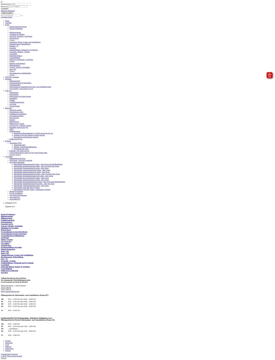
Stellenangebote (14, 131)
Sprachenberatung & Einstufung (20, 83)
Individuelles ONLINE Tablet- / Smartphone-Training (32, 189)
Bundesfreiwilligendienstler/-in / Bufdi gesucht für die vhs (33, 133)
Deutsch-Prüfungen (16, 29)
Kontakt (12, 120)
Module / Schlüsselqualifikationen (25, 147)
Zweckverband (14, 106)
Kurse (7, 25)
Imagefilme (13, 98)
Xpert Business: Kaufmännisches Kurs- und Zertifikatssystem (30, 87)
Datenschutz (9, 349)
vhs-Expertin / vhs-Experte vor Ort (21, 89)
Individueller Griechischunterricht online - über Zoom (32, 170)
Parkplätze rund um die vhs (18, 127)
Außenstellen (13, 93)
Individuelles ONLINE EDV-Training (27, 188)
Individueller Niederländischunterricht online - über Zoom (33, 176)
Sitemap (8, 350)
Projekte (8, 141)
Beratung (8, 79)
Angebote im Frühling (16, 34)
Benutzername (6, 4)
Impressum (9, 343)
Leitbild (12, 100)
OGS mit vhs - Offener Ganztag (20, 125)
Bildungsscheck (14, 81)
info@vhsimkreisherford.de (10, 291)
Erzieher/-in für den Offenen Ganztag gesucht (29, 135)
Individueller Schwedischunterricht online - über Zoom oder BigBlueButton (39, 182)
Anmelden (5, 8)
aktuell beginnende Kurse (18, 27)
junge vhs (12, 69)
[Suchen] (22, 15)
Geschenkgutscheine (16, 116)
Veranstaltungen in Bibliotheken (20, 73)
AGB (7, 345)
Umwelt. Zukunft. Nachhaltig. (19, 67)
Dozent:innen (14, 94)
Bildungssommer (15, 32)
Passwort (4, 6)
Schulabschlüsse (15, 85)
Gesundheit (13, 54)
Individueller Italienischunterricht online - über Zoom (32, 172)
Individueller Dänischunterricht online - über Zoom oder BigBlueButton (38, 164)
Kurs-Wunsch (14, 118)
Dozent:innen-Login (16, 112)
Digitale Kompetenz (16, 191)
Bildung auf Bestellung (17, 63)
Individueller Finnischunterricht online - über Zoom (31, 168)
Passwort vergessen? (8, 11)
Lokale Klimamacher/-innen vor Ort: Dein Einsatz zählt (28, 153)
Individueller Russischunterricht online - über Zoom (31, 178)
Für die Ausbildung (16, 193)
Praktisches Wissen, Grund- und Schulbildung (25, 42)
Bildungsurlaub (14, 65)
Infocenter (8, 108)
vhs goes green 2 (15, 155)
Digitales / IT (13, 46)
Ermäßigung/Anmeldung (17, 114)
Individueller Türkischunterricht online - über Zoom (31, 186)
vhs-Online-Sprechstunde (18, 195)
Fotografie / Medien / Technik (19, 52)
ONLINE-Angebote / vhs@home (20, 36)
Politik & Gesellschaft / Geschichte (21, 60)
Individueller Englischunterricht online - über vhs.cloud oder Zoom (36, 166)
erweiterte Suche (6, 17)
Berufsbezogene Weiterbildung (19, 44)
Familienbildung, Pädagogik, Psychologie (23, 50)
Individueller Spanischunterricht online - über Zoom (31, 180)
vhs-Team (12, 104)
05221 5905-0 (6, 288)
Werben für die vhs (15, 139)
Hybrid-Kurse (14, 38)
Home (7, 21)
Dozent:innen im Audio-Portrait (20, 96)
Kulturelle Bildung (15, 56)
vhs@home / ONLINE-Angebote (20, 160)
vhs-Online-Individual (16, 162)
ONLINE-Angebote (12, 77)
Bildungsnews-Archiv (16, 124)
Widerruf (8, 347)
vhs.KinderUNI (14, 199)
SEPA (11, 129)
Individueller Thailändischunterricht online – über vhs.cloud (34, 184)
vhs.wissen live (14, 197)
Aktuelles (8, 23)
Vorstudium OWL (15, 143)
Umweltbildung (14, 58)
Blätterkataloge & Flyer (17, 158)
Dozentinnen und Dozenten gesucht (26, 137)
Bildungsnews (14, 122)
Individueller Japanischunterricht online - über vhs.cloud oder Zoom (37, 174)
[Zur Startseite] (2, 2)
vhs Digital (9, 156)
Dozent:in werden (15, 110)
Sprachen (12, 48)
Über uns (8, 91)
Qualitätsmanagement (16, 102)
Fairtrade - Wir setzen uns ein (19, 151)
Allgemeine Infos (19, 145)
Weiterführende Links (21, 149)
